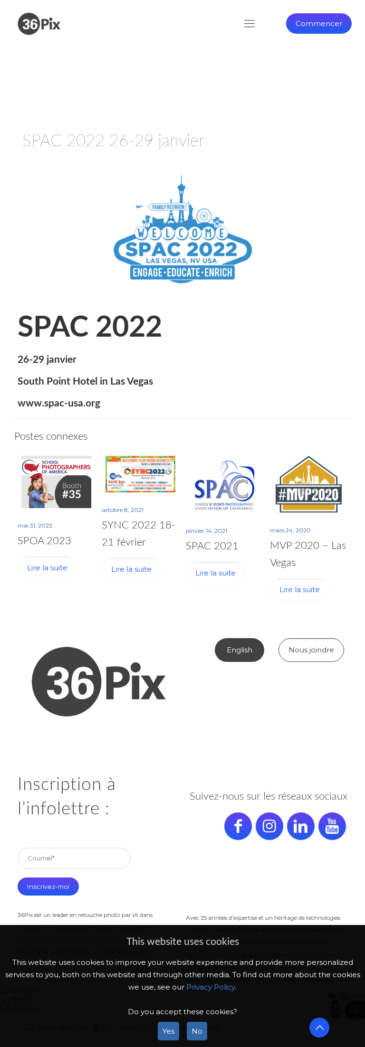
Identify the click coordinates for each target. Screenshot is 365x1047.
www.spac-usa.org (59, 403)
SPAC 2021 (212, 546)
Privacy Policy (210, 986)
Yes (168, 1031)
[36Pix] (39, 23)
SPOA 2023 (44, 541)
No (197, 1031)
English (239, 649)
